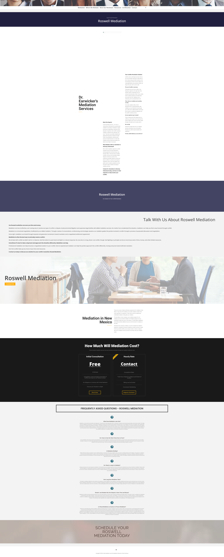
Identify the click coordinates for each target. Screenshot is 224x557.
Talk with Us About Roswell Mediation (179, 219)
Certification (126, 8)
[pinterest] (114, 549)
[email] (116, 549)
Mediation (81, 8)
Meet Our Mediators (106, 8)
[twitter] (109, 549)
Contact (134, 8)
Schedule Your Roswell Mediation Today (112, 531)
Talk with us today (128, 126)
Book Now (95, 392)
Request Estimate (129, 392)
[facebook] (107, 549)
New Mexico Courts (119, 317)
